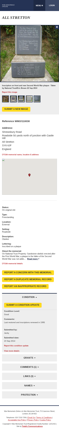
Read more (32, 259)
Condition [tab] (28, 297)
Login (52, 5)
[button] (5, 98)
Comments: (9, 319)
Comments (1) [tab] (28, 367)
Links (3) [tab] (28, 376)
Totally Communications (32, 426)
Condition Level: (12, 311)
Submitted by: (10, 330)
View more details (11, 351)
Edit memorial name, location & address (21, 155)
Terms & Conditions (44, 417)
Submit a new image (16, 109)
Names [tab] (28, 385)
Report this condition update (16, 346)
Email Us (31, 417)
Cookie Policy (45, 420)
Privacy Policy (33, 420)
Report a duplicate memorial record (28, 279)
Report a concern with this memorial (28, 272)
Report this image (9, 92)
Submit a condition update (22, 305)
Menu (39, 6)
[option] (29, 59)
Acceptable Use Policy (17, 420)
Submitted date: (11, 338)
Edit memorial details (13, 264)
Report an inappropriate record (25, 286)
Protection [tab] (28, 395)
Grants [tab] (28, 358)
